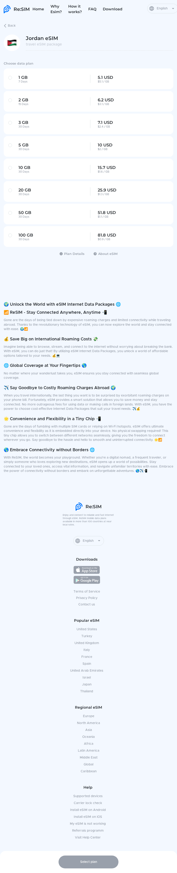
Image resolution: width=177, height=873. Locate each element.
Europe (88, 716)
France (86, 657)
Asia (88, 730)
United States (87, 629)
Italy (86, 650)
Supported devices (88, 796)
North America (88, 723)
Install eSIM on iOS (88, 817)
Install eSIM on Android (88, 810)
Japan (86, 684)
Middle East (88, 757)
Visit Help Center (88, 837)
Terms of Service (87, 591)
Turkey (86, 636)
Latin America (88, 750)
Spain (87, 663)
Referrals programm (88, 830)
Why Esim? (56, 9)
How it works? (75, 9)
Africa (88, 743)
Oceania (88, 737)
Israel (87, 677)
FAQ (92, 9)
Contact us (86, 604)
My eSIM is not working (88, 823)
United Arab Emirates (86, 670)
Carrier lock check (88, 803)
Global (88, 764)
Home (38, 9)
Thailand (86, 691)
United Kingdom (86, 643)
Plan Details (74, 254)
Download (112, 9)
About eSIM (108, 254)
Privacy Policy (86, 598)
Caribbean (89, 771)
